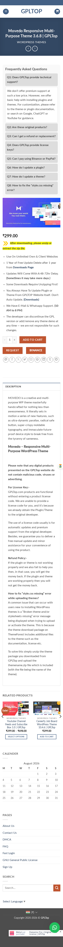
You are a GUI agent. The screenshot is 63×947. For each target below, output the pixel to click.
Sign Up (7, 867)
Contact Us (10, 832)
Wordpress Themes (31, 42)
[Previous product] (35, 48)
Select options (16, 737)
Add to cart (33, 340)
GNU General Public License (20, 860)
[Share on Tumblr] (50, 360)
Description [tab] (13, 387)
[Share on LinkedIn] (44, 360)
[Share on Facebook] (12, 360)
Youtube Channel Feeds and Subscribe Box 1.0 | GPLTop (16, 724)
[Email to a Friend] (31, 360)
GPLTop (31, 11)
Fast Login (9, 853)
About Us (8, 826)
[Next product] (28, 48)
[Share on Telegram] (56, 360)
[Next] (60, 723)
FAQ (5, 846)
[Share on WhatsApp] (6, 360)
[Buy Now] (36, 933)
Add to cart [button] (47, 737)
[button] (6, 12)
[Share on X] (18, 360)
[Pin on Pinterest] (37, 360)
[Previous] (3, 723)
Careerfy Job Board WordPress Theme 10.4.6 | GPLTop (46, 724)
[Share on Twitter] (25, 360)
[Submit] (56, 888)
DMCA (7, 839)
